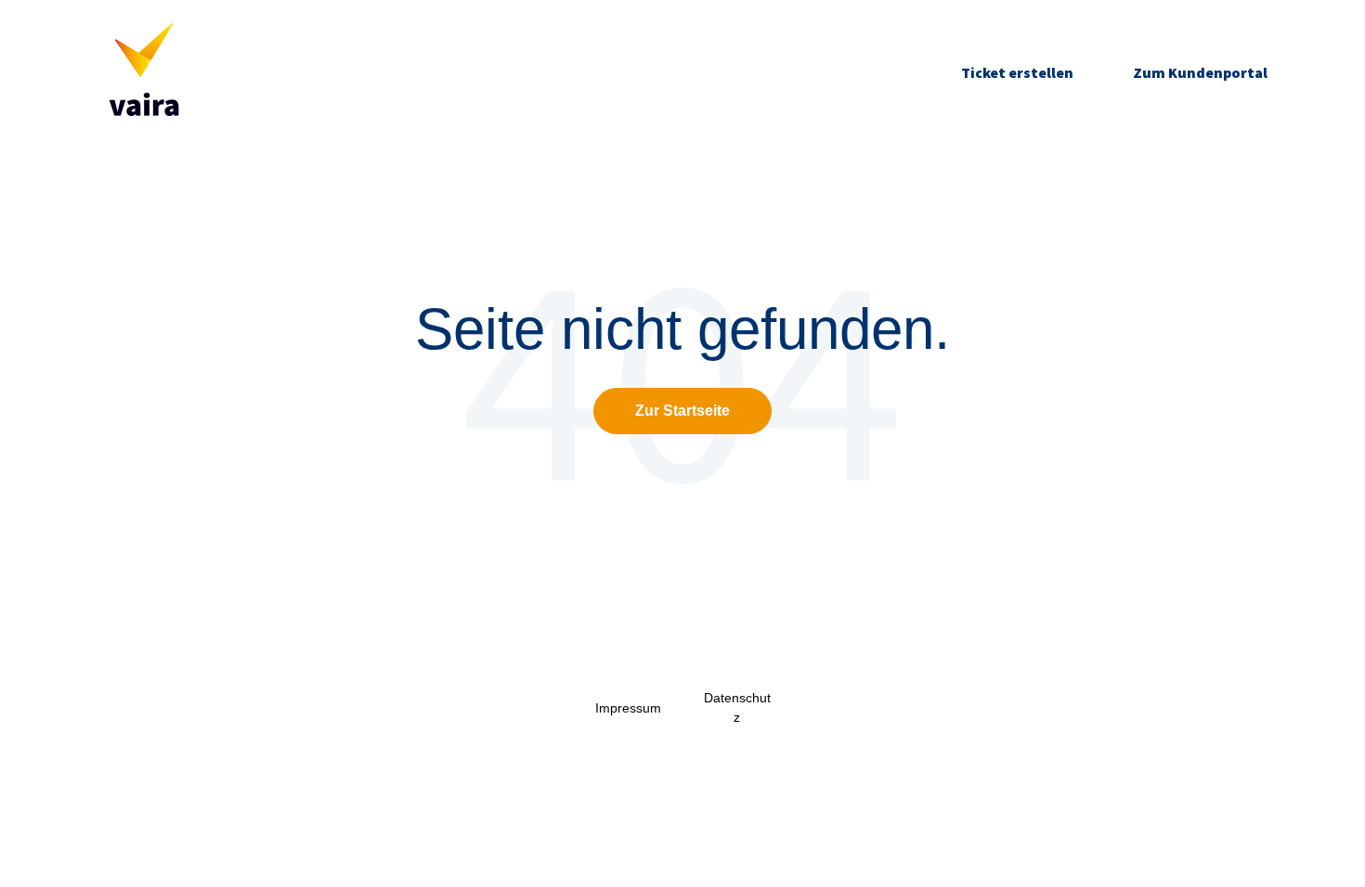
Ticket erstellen (1017, 72)
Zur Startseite (682, 410)
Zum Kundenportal (1200, 72)
